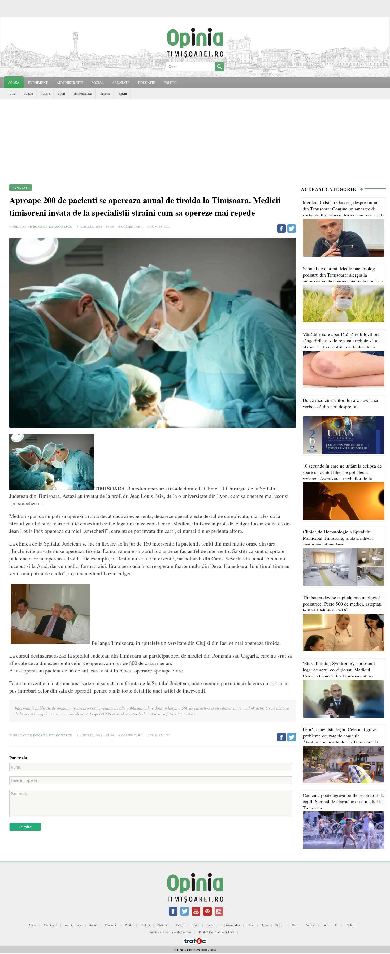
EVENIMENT (38, 82)
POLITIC (170, 82)
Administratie (73, 925)
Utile (12, 93)
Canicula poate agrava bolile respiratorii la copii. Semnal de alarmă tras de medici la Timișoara (343, 801)
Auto (264, 925)
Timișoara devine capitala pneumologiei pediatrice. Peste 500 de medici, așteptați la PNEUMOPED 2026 (342, 603)
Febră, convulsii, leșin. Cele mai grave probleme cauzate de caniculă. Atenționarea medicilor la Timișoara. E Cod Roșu (340, 739)
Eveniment (50, 925)
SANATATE (120, 82)
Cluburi (350, 925)
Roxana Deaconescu (53, 226)
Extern (123, 93)
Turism (45, 93)
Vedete (310, 925)
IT (336, 925)
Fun (324, 925)
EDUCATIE (146, 82)
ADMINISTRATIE (70, 82)
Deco (295, 925)
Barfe (209, 925)
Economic (111, 925)
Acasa (13, 82)
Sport (61, 93)
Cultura (28, 93)
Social (93, 925)
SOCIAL (98, 82)
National (105, 93)
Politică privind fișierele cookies (170, 932)
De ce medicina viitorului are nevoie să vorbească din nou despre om (340, 403)
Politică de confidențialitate (216, 932)
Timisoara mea (82, 93)
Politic (129, 925)
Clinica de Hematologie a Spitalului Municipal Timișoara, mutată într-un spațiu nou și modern (338, 537)
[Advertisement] (195, 138)
